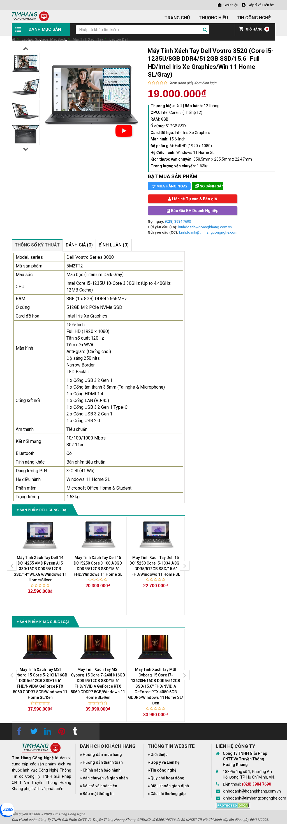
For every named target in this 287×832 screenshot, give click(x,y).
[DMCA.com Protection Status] (233, 805)
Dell (179, 106)
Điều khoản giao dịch (170, 786)
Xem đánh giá (180, 83)
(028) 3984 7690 (178, 221)
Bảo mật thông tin (99, 793)
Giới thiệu (159, 754)
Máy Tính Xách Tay (88, 39)
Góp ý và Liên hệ (165, 762)
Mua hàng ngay (172, 186)
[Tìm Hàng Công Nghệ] (30, 16)
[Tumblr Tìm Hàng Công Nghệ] (75, 731)
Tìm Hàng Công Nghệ (68, 814)
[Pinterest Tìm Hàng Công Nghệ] (61, 731)
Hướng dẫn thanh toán (103, 762)
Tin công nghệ (164, 770)
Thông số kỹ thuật (37, 245)
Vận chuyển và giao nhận (105, 778)
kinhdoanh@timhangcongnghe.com (208, 232)
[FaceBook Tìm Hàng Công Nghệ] (19, 731)
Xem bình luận (205, 83)
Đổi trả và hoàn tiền (100, 786)
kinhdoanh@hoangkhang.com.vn (205, 227)
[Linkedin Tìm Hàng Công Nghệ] (47, 731)
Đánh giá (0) (79, 245)
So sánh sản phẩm (211, 186)
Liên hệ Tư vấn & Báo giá (194, 199)
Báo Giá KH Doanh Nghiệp (194, 210)
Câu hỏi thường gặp (168, 793)
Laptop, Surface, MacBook (44, 39)
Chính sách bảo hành (102, 770)
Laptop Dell (118, 39)
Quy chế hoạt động (167, 778)
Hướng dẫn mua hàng (102, 754)
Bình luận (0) (114, 245)
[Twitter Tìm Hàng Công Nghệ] (33, 731)
